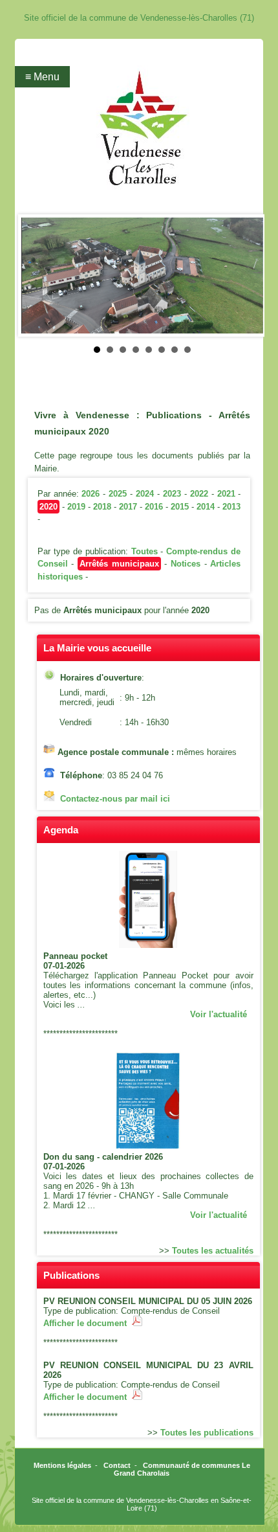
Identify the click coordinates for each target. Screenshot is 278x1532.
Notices (185, 564)
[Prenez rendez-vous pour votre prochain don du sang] (148, 1146)
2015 (180, 507)
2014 (206, 507)
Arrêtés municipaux (119, 564)
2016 (154, 507)
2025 (118, 494)
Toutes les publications (206, 1432)
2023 (172, 494)
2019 (76, 507)
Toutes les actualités (212, 1251)
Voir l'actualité (218, 1014)
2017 (128, 507)
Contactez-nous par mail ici (115, 799)
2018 (102, 507)
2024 (145, 494)
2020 (48, 507)
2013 (231, 507)
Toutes (144, 551)
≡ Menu (42, 76)
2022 (199, 494)
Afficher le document (87, 1323)
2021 (226, 494)
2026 (90, 494)
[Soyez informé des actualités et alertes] (148, 945)
